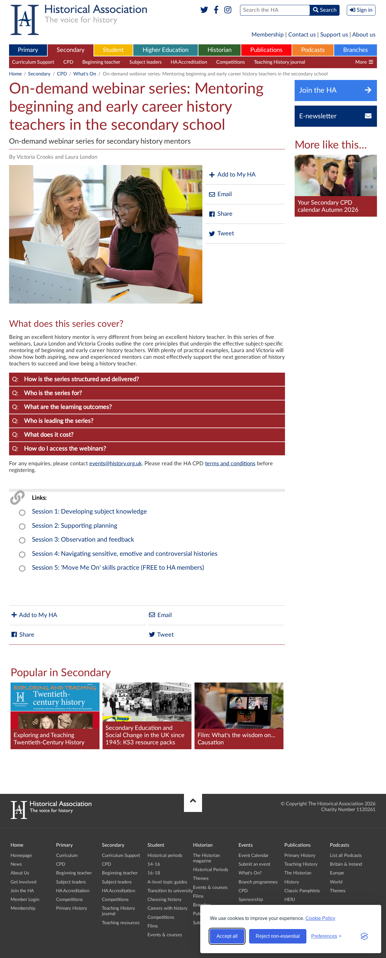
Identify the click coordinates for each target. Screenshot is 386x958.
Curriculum (67, 855)
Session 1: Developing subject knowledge (89, 511)
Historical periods (164, 855)
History (291, 882)
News (16, 864)
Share (225, 214)
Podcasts (313, 50)
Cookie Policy (320, 918)
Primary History (71, 908)
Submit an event (254, 864)
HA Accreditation (189, 62)
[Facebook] (216, 10)
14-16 (153, 864)
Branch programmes (258, 882)
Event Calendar (253, 855)
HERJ (289, 899)
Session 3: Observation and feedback (83, 539)
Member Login (25, 899)
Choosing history (164, 899)
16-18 (153, 873)
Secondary (70, 50)
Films (152, 926)
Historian (219, 50)
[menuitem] (28, 50)
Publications (266, 50)
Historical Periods (210, 869)
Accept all (227, 936)
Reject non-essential (278, 936)
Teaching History (301, 864)
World (336, 882)
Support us (334, 35)
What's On (84, 74)
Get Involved (23, 882)
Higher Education (165, 50)
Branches (355, 50)
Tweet (225, 234)
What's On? (250, 873)
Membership (268, 35)
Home (15, 74)
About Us (20, 873)
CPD (68, 62)
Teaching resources (334, 62)
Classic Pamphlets (302, 891)
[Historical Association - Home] (51, 817)
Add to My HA (236, 175)
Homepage (21, 855)
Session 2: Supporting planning (74, 526)
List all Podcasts (346, 855)
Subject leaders (145, 62)
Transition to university (170, 891)
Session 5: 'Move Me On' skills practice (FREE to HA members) (118, 568)
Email (224, 194)
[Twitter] (204, 10)
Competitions (230, 62)
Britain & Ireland (346, 864)
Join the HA (22, 891)
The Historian (297, 873)
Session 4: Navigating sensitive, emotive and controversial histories (124, 554)
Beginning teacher (101, 62)
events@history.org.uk (115, 463)
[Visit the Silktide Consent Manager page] (364, 936)
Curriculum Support (33, 62)
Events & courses (164, 935)
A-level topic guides (167, 882)
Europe (337, 873)
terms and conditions (230, 463)
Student (113, 50)
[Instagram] (228, 10)
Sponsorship (251, 899)
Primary (28, 50)
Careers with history (167, 908)
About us (363, 35)
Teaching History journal (279, 62)
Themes (201, 878)
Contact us (302, 35)
